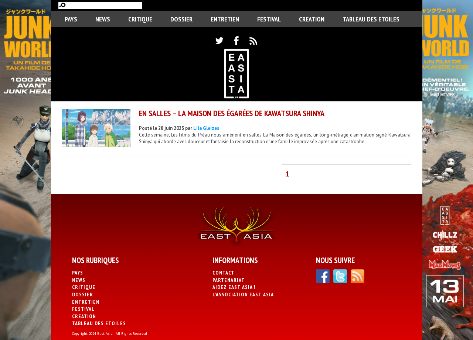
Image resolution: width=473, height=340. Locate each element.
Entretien (225, 19)
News (102, 19)
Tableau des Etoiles (371, 19)
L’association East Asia (243, 294)
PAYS (71, 19)
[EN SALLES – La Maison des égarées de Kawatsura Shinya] (96, 129)
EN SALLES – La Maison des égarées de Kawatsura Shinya (231, 113)
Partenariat (228, 280)
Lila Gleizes (206, 128)
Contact (223, 272)
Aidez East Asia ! (233, 287)
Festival (269, 19)
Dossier (181, 19)
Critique (140, 19)
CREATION (311, 19)
